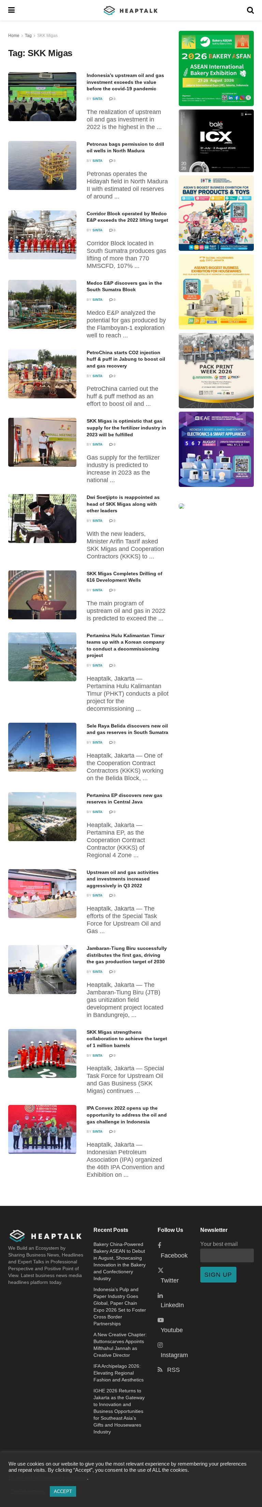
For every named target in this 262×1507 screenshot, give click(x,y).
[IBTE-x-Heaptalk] (216, 213)
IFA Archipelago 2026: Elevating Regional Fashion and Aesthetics (118, 1372)
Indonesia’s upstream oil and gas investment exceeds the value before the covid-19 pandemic (125, 82)
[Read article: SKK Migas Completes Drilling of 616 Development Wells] (42, 594)
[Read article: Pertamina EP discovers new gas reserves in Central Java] (42, 816)
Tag (28, 35)
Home (13, 35)
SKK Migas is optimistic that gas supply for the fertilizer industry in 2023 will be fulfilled (126, 427)
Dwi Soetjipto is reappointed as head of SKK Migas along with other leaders (123, 503)
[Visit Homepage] (131, 10)
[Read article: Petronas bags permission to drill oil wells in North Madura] (42, 165)
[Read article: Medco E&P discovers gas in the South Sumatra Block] (42, 304)
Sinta (97, 99)
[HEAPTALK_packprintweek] (216, 370)
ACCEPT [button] (63, 1491)
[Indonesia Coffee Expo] (216, 141)
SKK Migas (47, 35)
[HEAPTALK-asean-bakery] (216, 68)
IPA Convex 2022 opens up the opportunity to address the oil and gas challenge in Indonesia (127, 1114)
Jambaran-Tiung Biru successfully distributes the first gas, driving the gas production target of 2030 (127, 954)
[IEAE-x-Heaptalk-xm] (216, 449)
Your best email (219, 1244)
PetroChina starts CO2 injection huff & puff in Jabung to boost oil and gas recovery (126, 359)
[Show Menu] (11, 10)
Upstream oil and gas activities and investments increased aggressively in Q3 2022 (123, 879)
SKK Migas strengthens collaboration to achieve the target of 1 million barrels (127, 1038)
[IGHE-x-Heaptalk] (216, 292)
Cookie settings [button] (27, 1491)
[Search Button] (250, 10)
